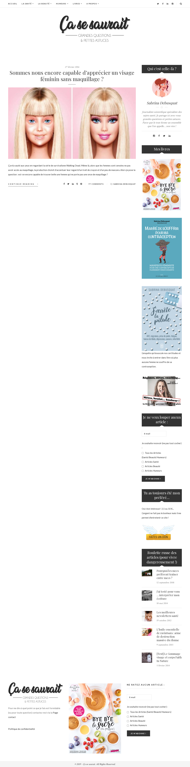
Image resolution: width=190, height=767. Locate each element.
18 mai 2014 (162, 603)
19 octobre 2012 (164, 620)
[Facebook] (162, 4)
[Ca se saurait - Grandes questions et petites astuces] (95, 28)
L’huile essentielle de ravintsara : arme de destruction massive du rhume (169, 635)
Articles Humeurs (153, 470)
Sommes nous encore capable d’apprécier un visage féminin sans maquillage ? (72, 75)
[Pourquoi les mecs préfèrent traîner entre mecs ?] (147, 572)
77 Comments (96, 184)
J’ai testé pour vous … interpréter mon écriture (168, 595)
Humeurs (61, 4)
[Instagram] (172, 4)
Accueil (12, 4)
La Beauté (44, 4)
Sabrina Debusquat (124, 184)
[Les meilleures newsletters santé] (147, 616)
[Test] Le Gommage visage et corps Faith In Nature (169, 657)
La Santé (27, 4)
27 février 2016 (72, 67)
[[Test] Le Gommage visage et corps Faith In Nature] (147, 657)
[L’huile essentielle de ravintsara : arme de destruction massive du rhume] (147, 632)
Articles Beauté (152, 466)
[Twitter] (158, 4)
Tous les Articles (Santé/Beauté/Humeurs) (154, 455)
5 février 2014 (163, 665)
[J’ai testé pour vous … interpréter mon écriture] (147, 595)
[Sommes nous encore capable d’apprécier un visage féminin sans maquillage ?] (72, 123)
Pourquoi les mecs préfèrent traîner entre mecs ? (168, 574)
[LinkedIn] (167, 4)
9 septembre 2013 (165, 644)
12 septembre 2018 (165, 582)
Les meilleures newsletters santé (167, 614)
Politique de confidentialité (21, 729)
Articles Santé (151, 461)
